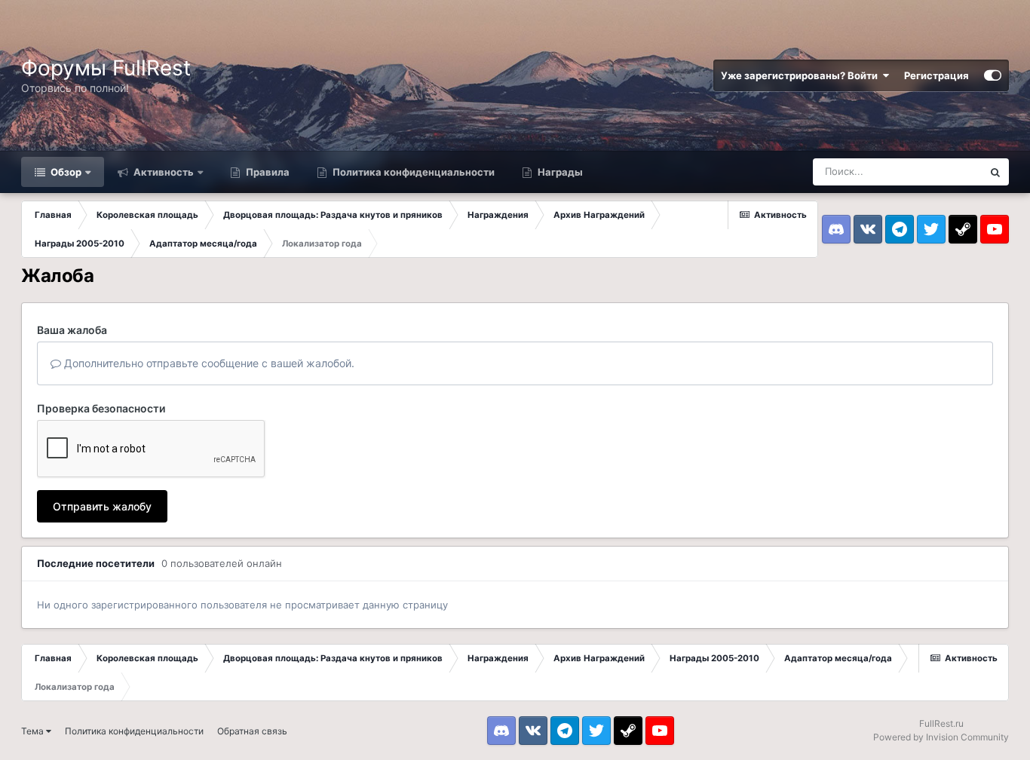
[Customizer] (992, 75)
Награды (559, 172)
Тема (33, 731)
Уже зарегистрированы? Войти (801, 75)
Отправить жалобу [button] (102, 506)
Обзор (64, 172)
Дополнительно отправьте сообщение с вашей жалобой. (207, 363)
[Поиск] (995, 171)
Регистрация (936, 75)
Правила (267, 172)
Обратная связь (252, 731)
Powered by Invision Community (941, 737)
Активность (162, 172)
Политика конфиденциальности (412, 172)
